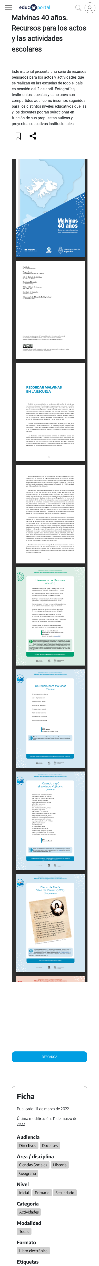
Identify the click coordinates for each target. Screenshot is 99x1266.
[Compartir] (33, 136)
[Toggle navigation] (4, 2)
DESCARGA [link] (49, 1057)
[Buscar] (78, 8)
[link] (90, 7)
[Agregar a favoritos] (18, 136)
